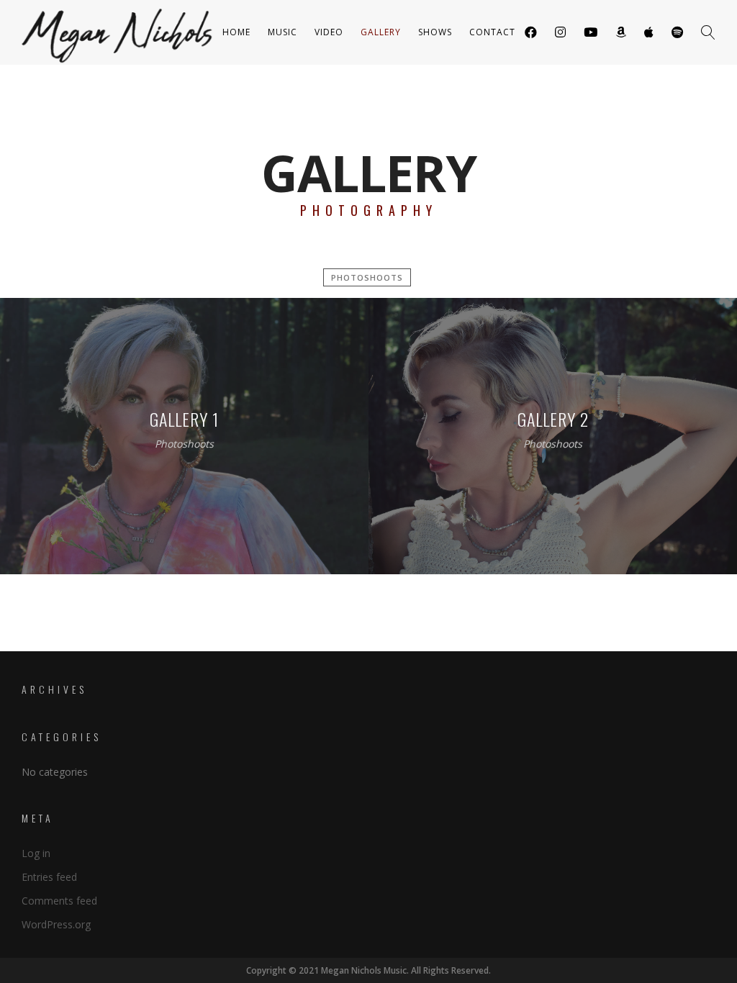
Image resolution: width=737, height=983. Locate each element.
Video (329, 32)
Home (236, 32)
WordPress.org (56, 924)
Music (282, 32)
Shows (435, 32)
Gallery (381, 32)
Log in (36, 853)
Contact (492, 32)
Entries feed (49, 877)
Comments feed (59, 900)
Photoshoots (367, 277)
